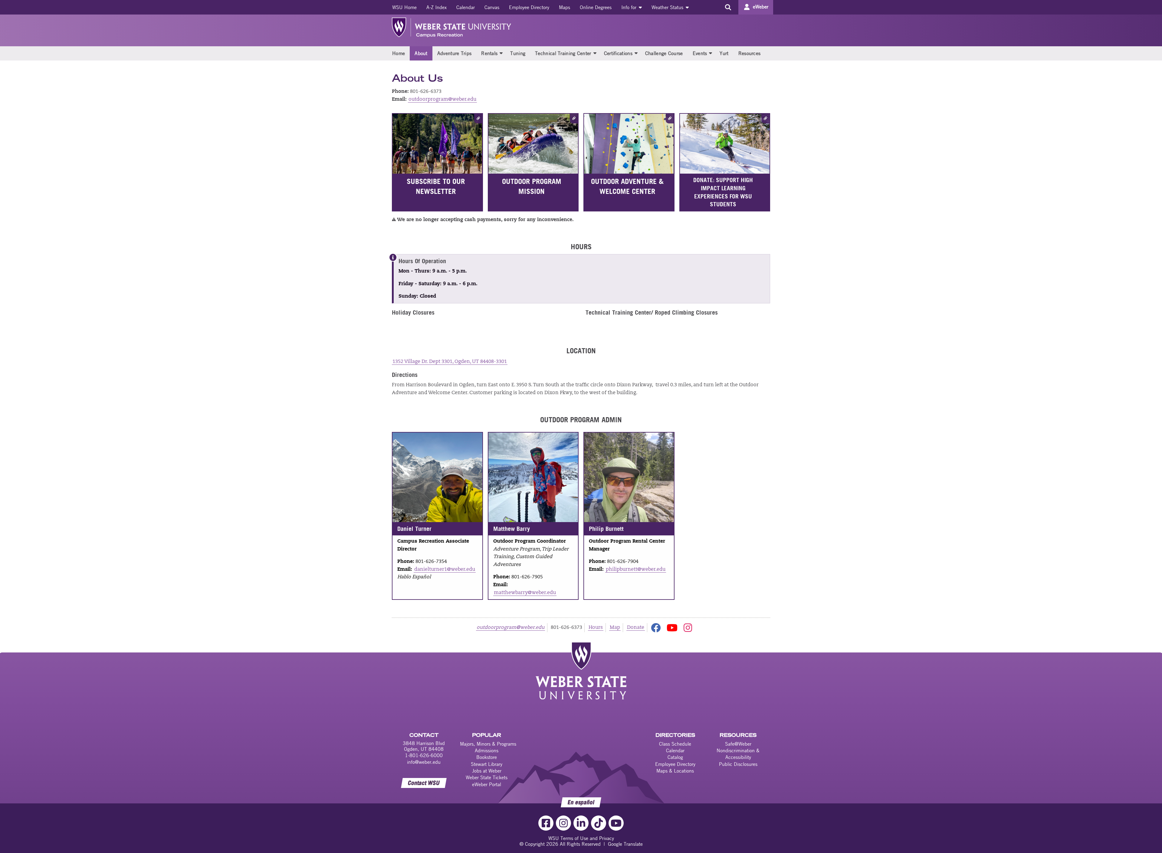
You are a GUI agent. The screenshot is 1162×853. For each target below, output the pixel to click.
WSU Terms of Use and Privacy (581, 838)
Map (615, 627)
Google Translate (625, 844)
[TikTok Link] (598, 823)
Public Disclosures (738, 764)
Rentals (489, 53)
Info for (629, 7)
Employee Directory (529, 7)
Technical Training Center (563, 53)
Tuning (517, 53)
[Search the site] (728, 7)
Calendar (465, 7)
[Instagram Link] (563, 823)
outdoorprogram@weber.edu (442, 99)
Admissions (486, 750)
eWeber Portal (486, 784)
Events (700, 53)
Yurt (724, 53)
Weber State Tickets (486, 777)
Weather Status (668, 7)
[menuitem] (404, 7)
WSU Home (404, 7)
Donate (635, 627)
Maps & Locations (675, 771)
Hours (596, 627)
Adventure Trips (454, 53)
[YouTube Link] (616, 823)
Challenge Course (664, 53)
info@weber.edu (424, 762)
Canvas (491, 7)
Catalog (675, 757)
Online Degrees (596, 7)
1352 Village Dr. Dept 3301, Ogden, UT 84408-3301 (449, 361)
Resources (749, 53)
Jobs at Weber (486, 771)
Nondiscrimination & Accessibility (738, 753)
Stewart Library (486, 764)
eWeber (760, 7)
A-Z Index (436, 7)
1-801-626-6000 (424, 755)
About (421, 53)
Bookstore (486, 757)
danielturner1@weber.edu (444, 569)
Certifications (618, 53)
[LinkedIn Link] (581, 823)
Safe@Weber (738, 744)
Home (398, 53)
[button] (501, 53)
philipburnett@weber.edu (635, 569)
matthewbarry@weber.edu (525, 592)
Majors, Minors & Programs (488, 744)
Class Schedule (675, 744)
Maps (564, 7)
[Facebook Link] (545, 823)
